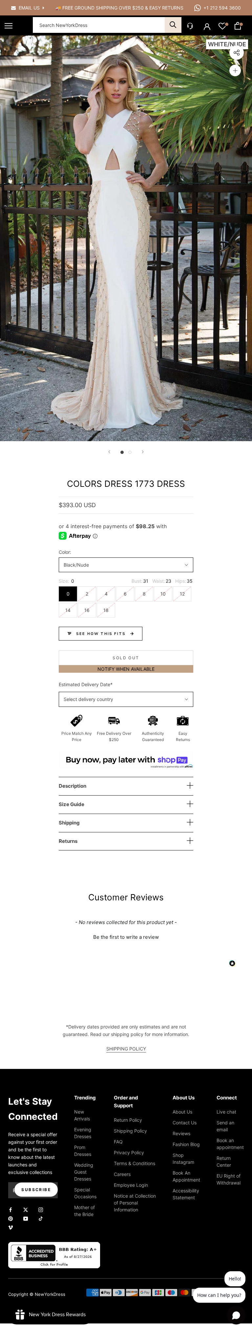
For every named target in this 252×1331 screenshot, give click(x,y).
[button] (126, 936)
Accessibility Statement (186, 1194)
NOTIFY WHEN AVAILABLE (126, 669)
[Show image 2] (130, 452)
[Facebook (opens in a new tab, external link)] (10, 1209)
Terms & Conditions (134, 1163)
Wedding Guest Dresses (83, 1172)
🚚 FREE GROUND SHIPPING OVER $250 (100, 8)
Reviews (181, 1133)
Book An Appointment (186, 1176)
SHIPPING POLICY (126, 1048)
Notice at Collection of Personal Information (135, 1202)
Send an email (225, 1126)
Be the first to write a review (126, 937)
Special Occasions (85, 1193)
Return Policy (128, 1120)
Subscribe (36, 1189)
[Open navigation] (8, 26)
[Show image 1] (122, 452)
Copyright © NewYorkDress (36, 1294)
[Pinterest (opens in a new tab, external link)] (10, 1218)
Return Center (224, 1161)
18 (106, 610)
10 (163, 594)
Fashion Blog (186, 1144)
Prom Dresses (82, 1150)
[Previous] (109, 451)
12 (182, 594)
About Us (182, 1112)
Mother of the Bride (84, 1211)
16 (87, 610)
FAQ (118, 1141)
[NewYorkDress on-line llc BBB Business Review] (54, 1246)
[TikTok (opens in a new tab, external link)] (40, 1218)
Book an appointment (230, 1144)
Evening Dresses (82, 1133)
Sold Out (126, 657)
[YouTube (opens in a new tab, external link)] (25, 1218)
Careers (122, 1174)
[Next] (143, 451)
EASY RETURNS (166, 8)
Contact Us (185, 1122)
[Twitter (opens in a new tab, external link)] (25, 1209)
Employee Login (131, 1185)
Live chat (226, 1112)
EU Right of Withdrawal (229, 1179)
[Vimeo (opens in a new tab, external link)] (10, 1227)
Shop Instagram (183, 1158)
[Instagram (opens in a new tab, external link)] (40, 1209)
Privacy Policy (129, 1152)
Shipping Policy (130, 1131)
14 (68, 610)
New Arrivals (82, 1115)
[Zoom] (235, 70)
